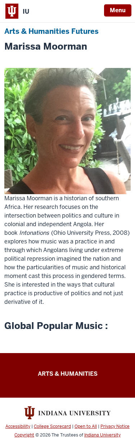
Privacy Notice (115, 426)
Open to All (86, 426)
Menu (118, 10)
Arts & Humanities (68, 374)
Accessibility (17, 426)
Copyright (24, 435)
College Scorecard (52, 426)
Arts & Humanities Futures (51, 31)
